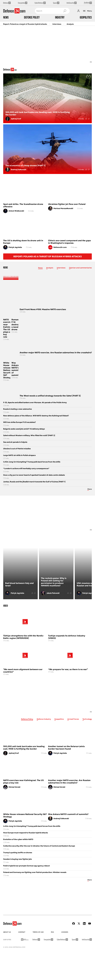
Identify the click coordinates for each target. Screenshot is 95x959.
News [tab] (40, 268)
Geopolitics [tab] (59, 719)
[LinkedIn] (84, 923)
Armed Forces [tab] (73, 719)
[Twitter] (79, 923)
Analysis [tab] (49, 268)
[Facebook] (73, 923)
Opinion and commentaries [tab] (80, 268)
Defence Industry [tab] (44, 719)
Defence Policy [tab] (27, 719)
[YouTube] (89, 923)
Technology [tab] (87, 719)
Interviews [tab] (61, 268)
